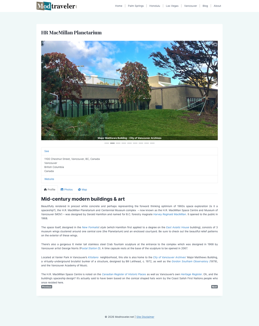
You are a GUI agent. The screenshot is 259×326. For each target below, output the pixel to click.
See (46, 151)
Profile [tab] (51, 189)
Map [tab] (84, 189)
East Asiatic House (177, 227)
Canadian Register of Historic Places (124, 274)
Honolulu (154, 5)
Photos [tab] (68, 189)
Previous (46, 286)
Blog (205, 5)
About (217, 5)
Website (49, 179)
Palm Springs (136, 5)
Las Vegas (172, 5)
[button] (54, 93)
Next (214, 286)
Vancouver (190, 5)
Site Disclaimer (145, 316)
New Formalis (90, 227)
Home (118, 5)
